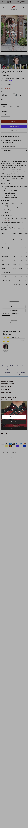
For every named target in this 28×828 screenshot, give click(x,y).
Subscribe (14, 422)
